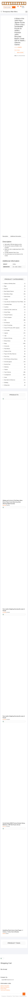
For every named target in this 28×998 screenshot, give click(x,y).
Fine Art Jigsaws (8, 317)
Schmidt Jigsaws (8, 361)
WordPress (24, 996)
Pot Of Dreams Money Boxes (10, 359)
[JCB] (19, 972)
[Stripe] (17, 972)
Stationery (6, 367)
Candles (6, 299)
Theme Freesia (15, 996)
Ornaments (6, 346)
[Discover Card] (14, 972)
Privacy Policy (3, 988)
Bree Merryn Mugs (8, 294)
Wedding (6, 382)
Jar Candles (7, 330)
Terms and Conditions (5, 990)
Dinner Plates (7, 312)
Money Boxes (7, 340)
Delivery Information (5, 985)
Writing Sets (7, 385)
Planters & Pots (7, 351)
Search (13, 7)
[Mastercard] (4, 972)
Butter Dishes (7, 296)
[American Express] (1, 972)
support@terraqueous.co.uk (7, 979)
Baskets (6, 288)
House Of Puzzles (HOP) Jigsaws (12, 327)
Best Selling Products (9, 291)
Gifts (5, 320)
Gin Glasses (7, 322)
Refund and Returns (5, 987)
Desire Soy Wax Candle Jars (10, 309)
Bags (5, 286)
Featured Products (8, 314)
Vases (5, 377)
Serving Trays (7, 364)
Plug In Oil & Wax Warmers (10, 353)
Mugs (5, 343)
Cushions (6, 307)
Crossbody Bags (8, 304)
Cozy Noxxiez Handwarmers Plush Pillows (13, 301)
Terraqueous (3, 996)
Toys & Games (7, 372)
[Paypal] (9, 972)
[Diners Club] (12, 972)
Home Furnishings (8, 325)
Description (5, 236)
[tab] (5, 236)
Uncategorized (7, 374)
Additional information (15, 236)
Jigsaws (6, 333)
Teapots (6, 369)
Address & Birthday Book (9, 283)
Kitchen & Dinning (8, 338)
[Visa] (6, 972)
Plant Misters (7, 348)
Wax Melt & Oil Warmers (9, 380)
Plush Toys (6, 356)
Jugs (5, 335)
